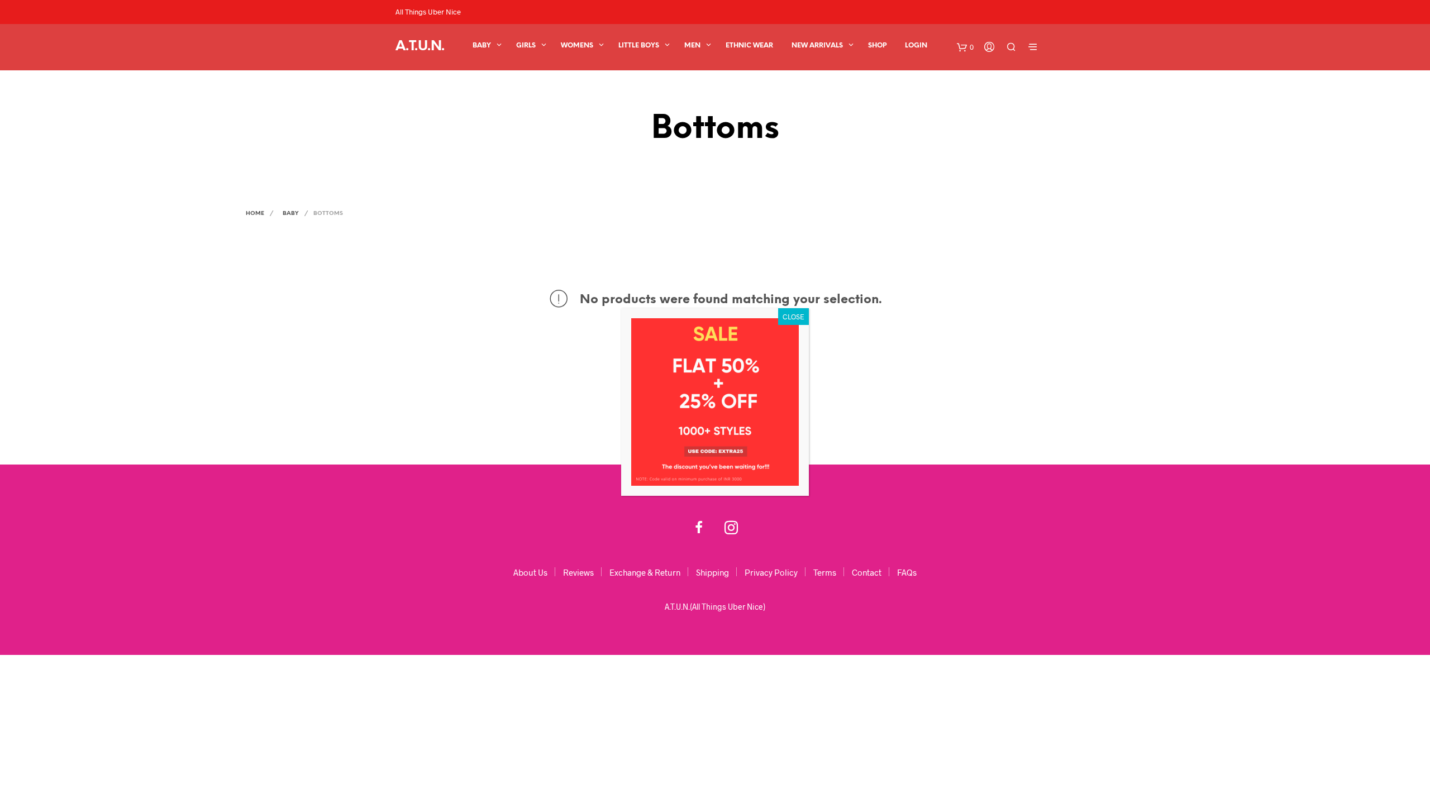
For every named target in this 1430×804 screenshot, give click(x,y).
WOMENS (577, 45)
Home (255, 213)
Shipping (712, 572)
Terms (824, 572)
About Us (530, 572)
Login (916, 45)
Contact (866, 572)
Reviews (578, 572)
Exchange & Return (644, 572)
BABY (482, 45)
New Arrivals (817, 45)
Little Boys (638, 45)
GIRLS (526, 45)
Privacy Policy (771, 572)
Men (692, 45)
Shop (877, 45)
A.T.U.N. (420, 47)
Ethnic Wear (749, 45)
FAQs (907, 572)
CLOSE (793, 316)
